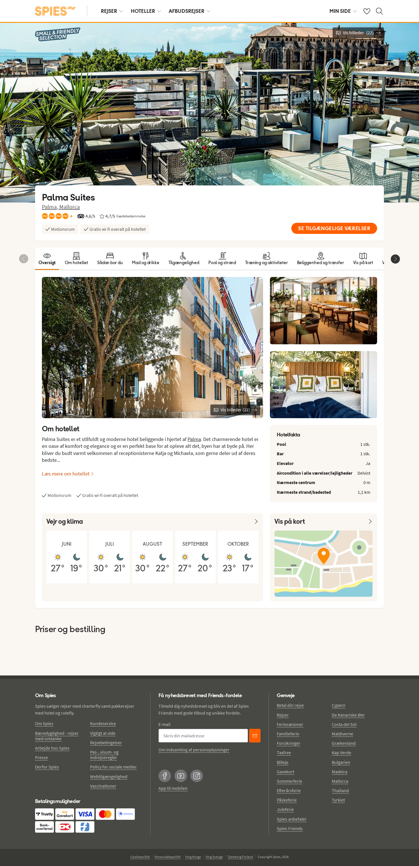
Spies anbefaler (292, 819)
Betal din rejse (290, 705)
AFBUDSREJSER (186, 11)
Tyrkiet (338, 800)
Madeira (339, 771)
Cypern (338, 705)
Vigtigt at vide (102, 733)
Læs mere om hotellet (66, 473)
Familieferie (288, 733)
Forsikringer (288, 743)
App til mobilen (173, 788)
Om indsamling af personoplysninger (193, 749)
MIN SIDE (340, 11)
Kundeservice (103, 723)
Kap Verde (341, 752)
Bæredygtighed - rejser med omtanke (57, 735)
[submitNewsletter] (255, 735)
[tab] (47, 259)
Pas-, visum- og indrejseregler (104, 754)
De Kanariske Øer (348, 715)
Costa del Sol (344, 724)
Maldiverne (342, 733)
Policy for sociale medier (113, 767)
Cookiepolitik (140, 857)
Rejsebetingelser (106, 742)
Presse (41, 757)
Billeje (282, 762)
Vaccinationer (103, 786)
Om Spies (44, 723)
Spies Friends (290, 828)
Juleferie (285, 809)
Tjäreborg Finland (240, 857)
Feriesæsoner (290, 724)
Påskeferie (287, 800)
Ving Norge (193, 857)
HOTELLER (143, 11)
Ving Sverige (214, 857)
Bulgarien (341, 762)
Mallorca (69, 206)
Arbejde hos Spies (52, 748)
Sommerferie (289, 781)
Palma (194, 439)
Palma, (50, 206)
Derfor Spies (47, 767)
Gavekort (285, 771)
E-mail (164, 724)
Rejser (283, 715)
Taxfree (284, 752)
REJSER (109, 11)
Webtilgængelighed (108, 776)
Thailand (340, 790)
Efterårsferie (289, 790)
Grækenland (344, 743)
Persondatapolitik (167, 857)
